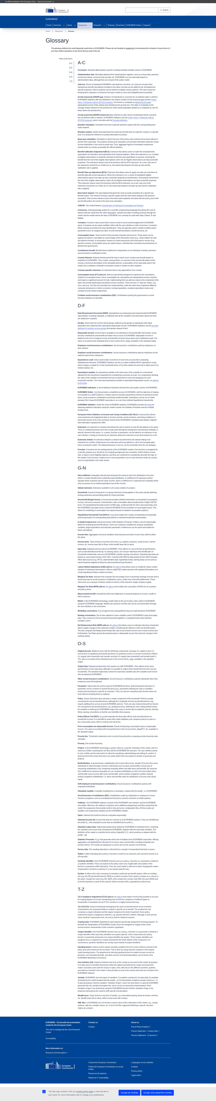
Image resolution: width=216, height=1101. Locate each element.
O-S (70, 77)
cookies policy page (84, 1091)
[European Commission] (58, 10)
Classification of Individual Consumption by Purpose (122, 206)
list (101, 611)
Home (49, 25)
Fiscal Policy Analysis (140, 1027)
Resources (82, 25)
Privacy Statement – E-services (143, 1035)
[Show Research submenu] (104, 25)
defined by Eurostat (143, 102)
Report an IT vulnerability (98, 1078)
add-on (119, 567)
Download (120, 25)
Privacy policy (136, 1071)
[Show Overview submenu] (63, 25)
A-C (70, 63)
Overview (57, 25)
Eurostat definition (120, 120)
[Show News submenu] (74, 25)
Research (97, 25)
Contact (91, 1027)
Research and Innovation (56, 1053)
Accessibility (51, 1038)
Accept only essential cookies (157, 1092)
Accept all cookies (129, 1092)
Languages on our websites (142, 1062)
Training (111, 25)
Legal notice (136, 1075)
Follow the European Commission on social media (105, 1068)
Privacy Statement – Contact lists (144, 1031)
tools (150, 405)
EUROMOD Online (133, 25)
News (69, 25)
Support (146, 25)
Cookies (134, 1067)
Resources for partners (97, 1073)
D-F (70, 68)
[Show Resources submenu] (90, 25)
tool (112, 515)
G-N (70, 72)
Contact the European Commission (102, 1062)
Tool (95, 392)
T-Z (71, 81)
